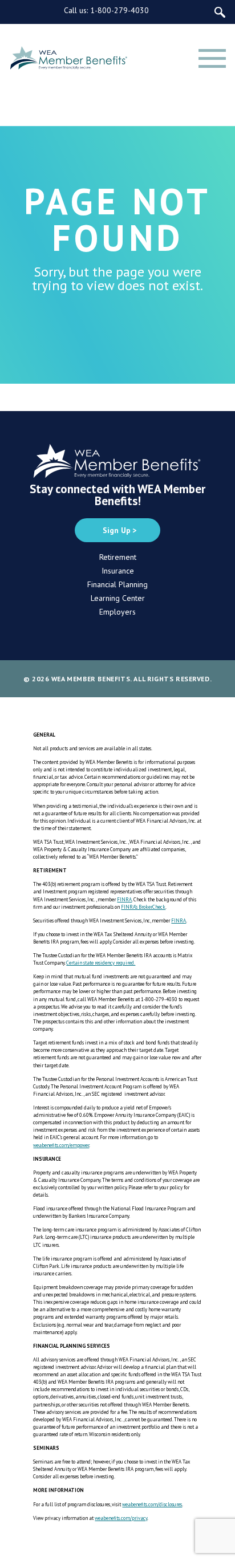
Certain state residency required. (100, 963)
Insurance (118, 571)
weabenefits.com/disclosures (152, 1504)
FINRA (124, 899)
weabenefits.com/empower (61, 1145)
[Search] (220, 12)
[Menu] (212, 58)
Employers (117, 612)
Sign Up (117, 530)
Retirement (117, 557)
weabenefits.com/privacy (121, 1518)
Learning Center (118, 598)
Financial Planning (117, 584)
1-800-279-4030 (119, 10)
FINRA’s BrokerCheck (143, 907)
